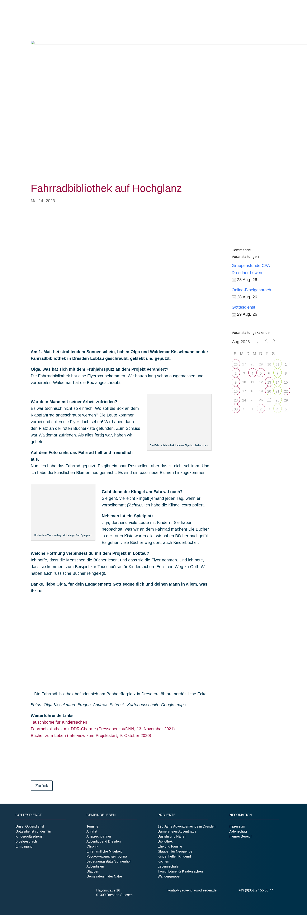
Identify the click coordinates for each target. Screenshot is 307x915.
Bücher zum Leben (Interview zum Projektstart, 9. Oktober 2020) (91, 735)
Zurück (41, 785)
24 (244, 400)
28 (277, 400)
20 (269, 391)
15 (286, 382)
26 (236, 364)
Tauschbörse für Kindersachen (59, 722)
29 (286, 400)
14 (277, 382)
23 (236, 400)
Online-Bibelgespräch (251, 290)
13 (269, 382)
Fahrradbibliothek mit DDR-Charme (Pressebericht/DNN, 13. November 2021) (103, 729)
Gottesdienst (243, 307)
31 (277, 364)
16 (236, 391)
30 (269, 364)
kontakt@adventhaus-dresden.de (192, 890)
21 (277, 391)
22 (286, 391)
